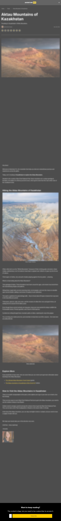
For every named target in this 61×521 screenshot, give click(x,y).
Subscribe (34, 516)
